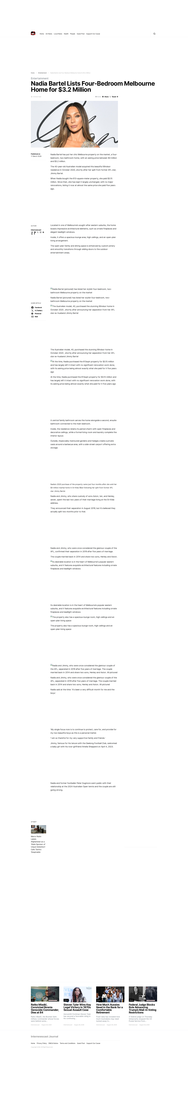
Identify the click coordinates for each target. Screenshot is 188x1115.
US (33, 1000)
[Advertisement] (94, 15)
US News (49, 34)
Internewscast (36, 230)
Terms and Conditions (67, 1043)
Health (66, 34)
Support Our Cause (93, 34)
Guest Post (81, 34)
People (72, 34)
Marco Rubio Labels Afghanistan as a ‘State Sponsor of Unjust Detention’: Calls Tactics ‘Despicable (38, 844)
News (66, 1000)
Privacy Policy (42, 1043)
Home (42, 34)
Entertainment (42, 73)
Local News (58, 34)
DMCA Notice (53, 1043)
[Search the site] (154, 33)
